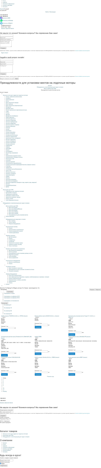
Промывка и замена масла (12, 195)
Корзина (2, 9)
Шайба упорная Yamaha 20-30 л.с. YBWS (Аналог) (47, 357)
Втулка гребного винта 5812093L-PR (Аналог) (79, 336)
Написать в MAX (6, 18)
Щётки (7, 186)
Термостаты (9, 167)
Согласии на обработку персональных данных (82, 50)
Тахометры (11, 241)
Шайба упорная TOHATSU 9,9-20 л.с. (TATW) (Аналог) (14, 316)
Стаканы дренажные (14, 232)
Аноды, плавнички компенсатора (14, 96)
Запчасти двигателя (11, 118)
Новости (5, 2)
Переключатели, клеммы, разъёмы (17, 279)
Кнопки (7, 129)
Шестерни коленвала (11, 179)
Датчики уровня (12, 237)
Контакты (5, 6)
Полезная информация (8, 3)
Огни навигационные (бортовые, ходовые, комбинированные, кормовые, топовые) (29, 277)
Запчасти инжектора (11, 120)
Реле (7, 154)
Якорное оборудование (14, 223)
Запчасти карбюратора (11, 121)
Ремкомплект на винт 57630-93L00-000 (10, 357)
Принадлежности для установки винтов (18, 215)
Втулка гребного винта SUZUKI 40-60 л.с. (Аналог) (47, 316)
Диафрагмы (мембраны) (12, 116)
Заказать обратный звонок (7, 28)
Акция (2, 463)
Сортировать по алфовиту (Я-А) (12, 297)
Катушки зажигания (10, 126)
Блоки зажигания (10, 99)
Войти (46, 12)
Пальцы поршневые (11, 142)
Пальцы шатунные (10, 144)
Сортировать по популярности (11, 300)
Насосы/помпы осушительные (16, 229)
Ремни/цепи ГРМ (10, 158)
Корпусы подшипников (11, 136)
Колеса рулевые (13, 251)
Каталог (5, 443)
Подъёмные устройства (11, 194)
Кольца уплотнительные (12, 135)
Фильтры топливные (11, 173)
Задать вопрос (4, 52)
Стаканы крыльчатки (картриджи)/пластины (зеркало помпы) (20, 164)
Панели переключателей (15, 278)
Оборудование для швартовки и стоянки (16, 219)
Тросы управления (13, 257)
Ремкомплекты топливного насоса (14, 157)
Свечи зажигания (10, 216)
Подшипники (9, 145)
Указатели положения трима (16, 243)
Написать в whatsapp (8, 20)
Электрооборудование (11, 274)
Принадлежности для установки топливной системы (21, 269)
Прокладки (8, 148)
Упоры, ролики (9, 198)
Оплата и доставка (7, 5)
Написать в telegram (8, 23)
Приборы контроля (10, 235)
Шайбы (7, 176)
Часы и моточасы (13, 246)
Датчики (8, 114)
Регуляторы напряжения (12, 152)
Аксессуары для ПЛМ (8, 189)
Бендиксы (8, 98)
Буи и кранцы (12, 220)
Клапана (8, 127)
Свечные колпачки (10, 161)
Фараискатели (12, 281)
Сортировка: (10, 291)
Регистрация (53, 12)
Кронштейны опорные (11, 192)
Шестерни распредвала (11, 181)
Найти (16, 78)
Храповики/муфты (10, 175)
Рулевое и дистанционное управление (15, 248)
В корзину (4, 330)
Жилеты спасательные (14, 262)
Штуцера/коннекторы (11, 185)
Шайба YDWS (38, 336)
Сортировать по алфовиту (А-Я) (12, 296)
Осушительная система (11, 226)
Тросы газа (8, 170)
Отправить (3, 48)
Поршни (8, 147)
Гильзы (7, 113)
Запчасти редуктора (11, 123)
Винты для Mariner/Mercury (15, 209)
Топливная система (10, 266)
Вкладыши (8, 107)
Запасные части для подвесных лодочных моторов (15, 95)
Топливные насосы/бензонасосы (14, 169)
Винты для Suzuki (13, 210)
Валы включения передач (12, 102)
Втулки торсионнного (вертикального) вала (16, 110)
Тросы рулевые (12, 256)
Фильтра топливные (13, 271)
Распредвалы (9, 151)
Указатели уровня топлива (15, 244)
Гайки (7, 111)
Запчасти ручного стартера (12, 124)
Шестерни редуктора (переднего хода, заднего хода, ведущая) (21, 182)
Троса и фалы (12, 222)
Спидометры (12, 240)
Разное (7, 150)
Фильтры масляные (10, 172)
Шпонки (8, 183)
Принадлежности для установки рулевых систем (20, 253)
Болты (7, 101)
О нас (4, 0)
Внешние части (9, 108)
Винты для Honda (13, 207)
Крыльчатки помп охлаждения (13, 138)
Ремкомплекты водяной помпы (13, 155)
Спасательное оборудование (13, 260)
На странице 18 (8, 307)
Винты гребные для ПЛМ (12, 206)
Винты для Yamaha (13, 213)
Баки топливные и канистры (15, 268)
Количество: (5, 303)
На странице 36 (8, 310)
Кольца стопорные (10, 133)
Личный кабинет (7, 450)
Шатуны (8, 178)
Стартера (8, 166)
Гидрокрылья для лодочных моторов (15, 191)
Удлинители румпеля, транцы (13, 197)
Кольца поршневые (10, 132)
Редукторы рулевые (13, 254)
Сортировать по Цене (9, 293)
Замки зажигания (10, 117)
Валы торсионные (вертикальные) (14, 105)
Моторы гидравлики (11, 139)
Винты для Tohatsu (13, 212)
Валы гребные (9, 104)
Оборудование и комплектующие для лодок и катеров (16, 203)
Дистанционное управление (15, 250)
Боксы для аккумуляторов (15, 275)
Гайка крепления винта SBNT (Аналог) (77, 357)
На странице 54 (8, 313)
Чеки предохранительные (12, 200)
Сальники (8, 160)
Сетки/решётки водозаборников (13, 163)
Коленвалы (8, 130)
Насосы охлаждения (11, 141)
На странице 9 (7, 305)
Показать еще (50, 376)
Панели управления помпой (16, 231)
